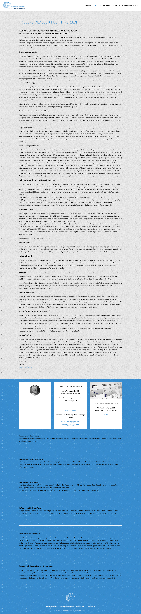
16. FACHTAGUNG (70, 410)
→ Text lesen (23, 445)
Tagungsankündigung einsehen (70, 421)
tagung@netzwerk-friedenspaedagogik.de (60, 606)
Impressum (80, 606)
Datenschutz (91, 606)
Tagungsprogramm (70, 424)
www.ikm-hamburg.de (25, 367)
